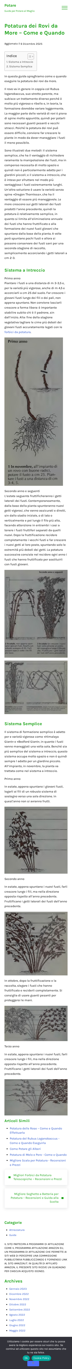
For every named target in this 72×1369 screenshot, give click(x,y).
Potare (10, 5)
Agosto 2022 (17, 1314)
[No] (33, 1363)
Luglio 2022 (16, 1320)
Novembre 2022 (19, 1299)
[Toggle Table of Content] (29, 56)
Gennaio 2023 (18, 1288)
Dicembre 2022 (19, 1294)
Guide (12, 1235)
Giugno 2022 (17, 1325)
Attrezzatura (17, 1230)
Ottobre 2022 (17, 1304)
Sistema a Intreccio (20, 61)
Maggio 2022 (17, 1330)
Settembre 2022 (19, 1309)
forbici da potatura (17, 332)
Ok (26, 1357)
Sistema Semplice (20, 66)
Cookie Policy (41, 1357)
